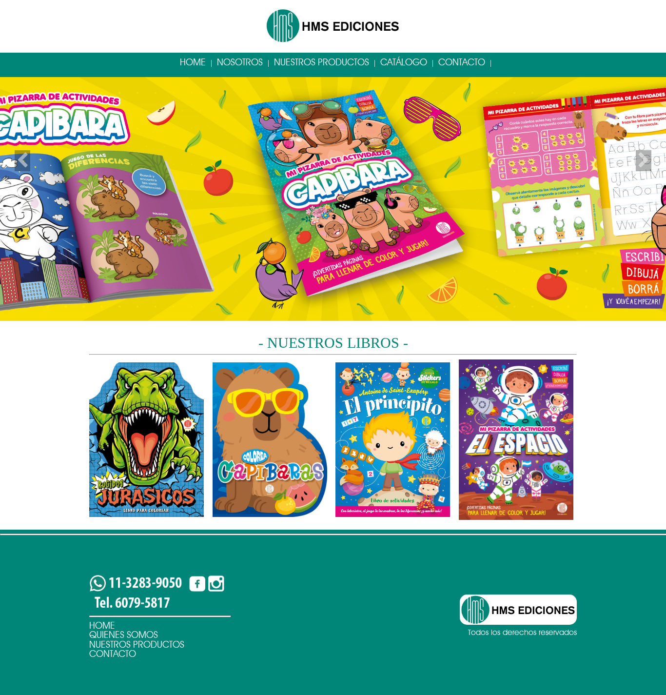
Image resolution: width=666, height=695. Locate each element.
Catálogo (403, 62)
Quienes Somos (123, 634)
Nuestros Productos (321, 62)
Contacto (461, 62)
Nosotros (240, 62)
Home (193, 62)
